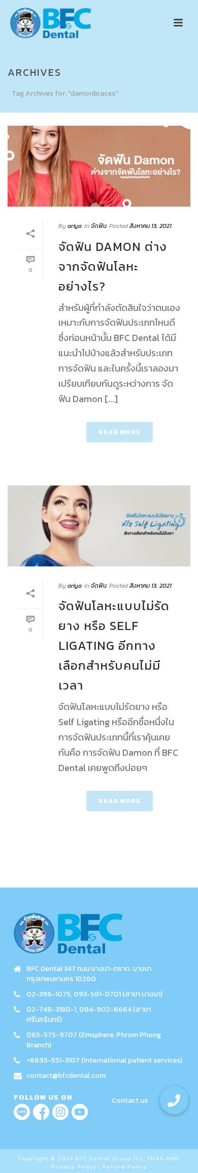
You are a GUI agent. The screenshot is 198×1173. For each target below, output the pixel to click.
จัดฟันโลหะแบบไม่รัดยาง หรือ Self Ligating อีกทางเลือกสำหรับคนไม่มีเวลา (114, 645)
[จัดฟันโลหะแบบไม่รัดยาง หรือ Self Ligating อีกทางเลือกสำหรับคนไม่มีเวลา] (99, 525)
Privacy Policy (74, 1166)
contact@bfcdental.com (66, 1075)
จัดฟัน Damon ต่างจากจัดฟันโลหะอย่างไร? (112, 266)
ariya (75, 226)
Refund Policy (125, 1166)
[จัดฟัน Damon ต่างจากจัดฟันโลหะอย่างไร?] (99, 166)
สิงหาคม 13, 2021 (150, 226)
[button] (174, 1100)
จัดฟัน (99, 226)
